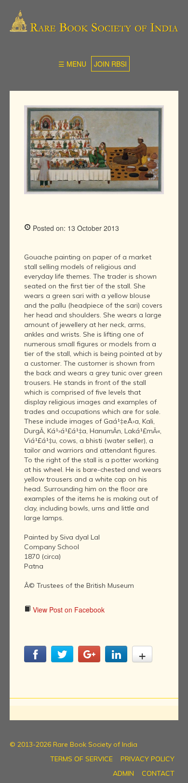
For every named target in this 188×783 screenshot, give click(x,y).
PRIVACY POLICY (147, 759)
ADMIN (123, 773)
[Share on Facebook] (35, 659)
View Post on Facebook (68, 609)
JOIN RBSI (110, 64)
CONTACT (158, 773)
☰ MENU (72, 64)
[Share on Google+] (89, 659)
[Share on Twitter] (62, 659)
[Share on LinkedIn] (116, 659)
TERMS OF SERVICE (81, 759)
